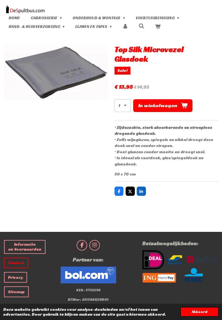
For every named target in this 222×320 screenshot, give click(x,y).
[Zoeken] (141, 26)
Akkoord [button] (199, 311)
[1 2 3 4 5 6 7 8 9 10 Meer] (123, 105)
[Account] (125, 26)
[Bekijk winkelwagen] (158, 26)
